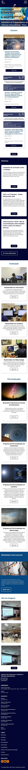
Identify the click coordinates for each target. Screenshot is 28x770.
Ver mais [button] (14, 668)
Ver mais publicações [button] (9, 253)
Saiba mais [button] (14, 70)
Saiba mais (6, 589)
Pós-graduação (4, 742)
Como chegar (4, 744)
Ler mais (14, 186)
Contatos (3, 752)
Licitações (3, 737)
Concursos (3, 734)
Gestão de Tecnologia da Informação (9, 749)
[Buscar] (14, 6)
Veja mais (14, 154)
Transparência (4, 747)
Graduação (3, 739)
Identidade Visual (5, 754)
